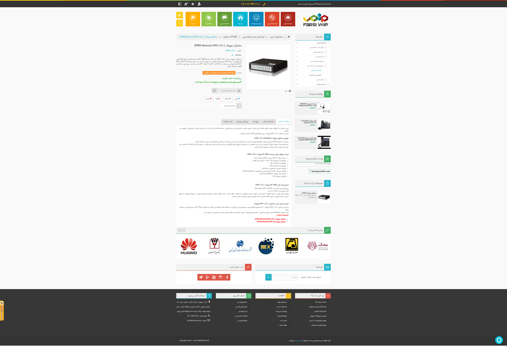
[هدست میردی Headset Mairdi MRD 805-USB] (324, 108)
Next (183, 230)
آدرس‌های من (242, 311)
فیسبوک (227, 98)
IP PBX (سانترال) (229, 36)
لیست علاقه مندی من (192, 4)
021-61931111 (250, 3)
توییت (236, 98)
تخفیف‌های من (242, 320)
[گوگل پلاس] (207, 277)
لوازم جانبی (319, 80)
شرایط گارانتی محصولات (318, 325)
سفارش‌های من (242, 302)
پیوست (255, 121)
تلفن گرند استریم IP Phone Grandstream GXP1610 (307, 139)
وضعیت (238, 54)
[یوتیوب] (214, 277)
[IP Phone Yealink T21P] (324, 125)
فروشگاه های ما (282, 316)
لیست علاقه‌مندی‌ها (314, 158)
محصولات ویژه (282, 302)
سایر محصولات (321, 84)
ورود (179, 4)
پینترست (207, 98)
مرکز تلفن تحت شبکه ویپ (253, 36)
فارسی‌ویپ (298, 340)
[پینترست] (200, 277)
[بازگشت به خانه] (289, 37)
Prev (179, 230)
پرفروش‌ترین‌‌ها (316, 94)
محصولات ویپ (276, 36)
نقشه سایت (283, 325)
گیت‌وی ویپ (319, 56)
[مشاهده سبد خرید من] (179, 15)
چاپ (285, 91)
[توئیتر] (220, 277)
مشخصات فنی (268, 121)
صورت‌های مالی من (241, 307)
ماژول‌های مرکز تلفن (315, 75)
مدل (239, 50)
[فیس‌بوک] (227, 277)
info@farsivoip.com (194, 320)
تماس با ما (283, 320)
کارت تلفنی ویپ (318, 52)
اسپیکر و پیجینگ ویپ (317, 61)
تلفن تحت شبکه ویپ (316, 47)
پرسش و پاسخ (242, 121)
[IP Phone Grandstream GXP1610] (324, 142)
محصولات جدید (281, 307)
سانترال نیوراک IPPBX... (308, 193)
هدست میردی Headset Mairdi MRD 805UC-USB (307, 105)
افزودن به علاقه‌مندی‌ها (214, 90)
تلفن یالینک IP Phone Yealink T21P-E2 (308, 122)
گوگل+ (217, 98)
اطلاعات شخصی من (241, 316)
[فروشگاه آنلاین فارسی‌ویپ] (315, 19)
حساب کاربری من (199, 4)
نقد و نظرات (227, 121)
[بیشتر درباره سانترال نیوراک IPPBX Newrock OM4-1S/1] (324, 197)
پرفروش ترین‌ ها (281, 311)
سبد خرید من (186, 4)
